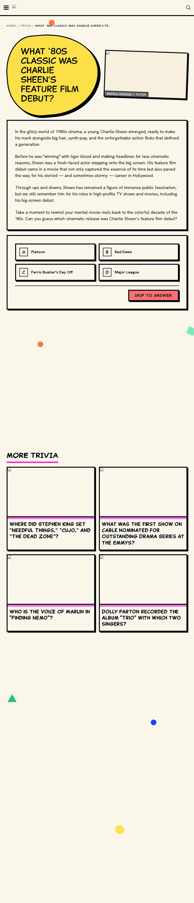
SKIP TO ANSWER (153, 295)
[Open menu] (6, 7)
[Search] (188, 7)
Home (11, 26)
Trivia (25, 26)
